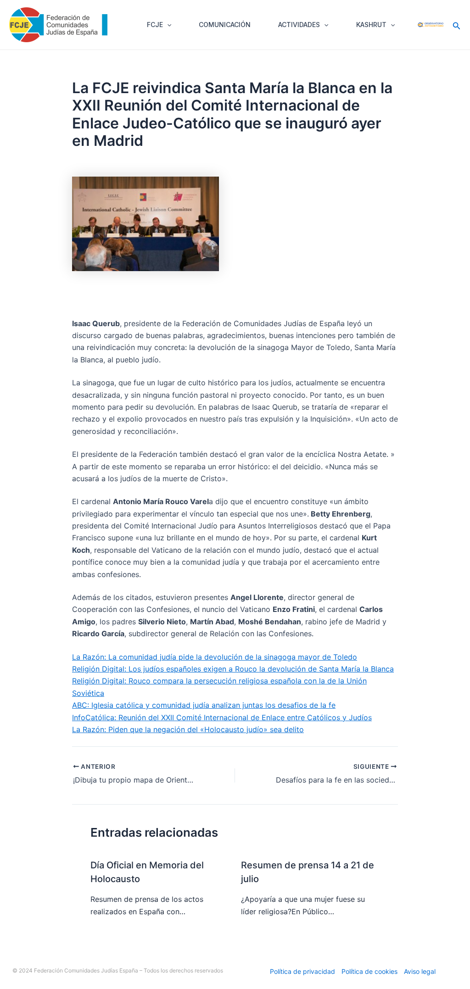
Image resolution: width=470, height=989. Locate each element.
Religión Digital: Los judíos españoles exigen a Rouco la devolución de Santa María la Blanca (233, 668)
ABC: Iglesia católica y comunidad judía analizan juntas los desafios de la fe (204, 705)
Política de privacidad (302, 971)
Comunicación (225, 24)
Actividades (299, 24)
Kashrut (371, 24)
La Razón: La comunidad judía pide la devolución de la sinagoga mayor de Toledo (214, 656)
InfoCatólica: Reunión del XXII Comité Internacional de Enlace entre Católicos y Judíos (222, 717)
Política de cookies (369, 971)
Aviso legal (420, 971)
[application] (167, 24)
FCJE (155, 24)
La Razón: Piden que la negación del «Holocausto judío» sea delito (188, 729)
